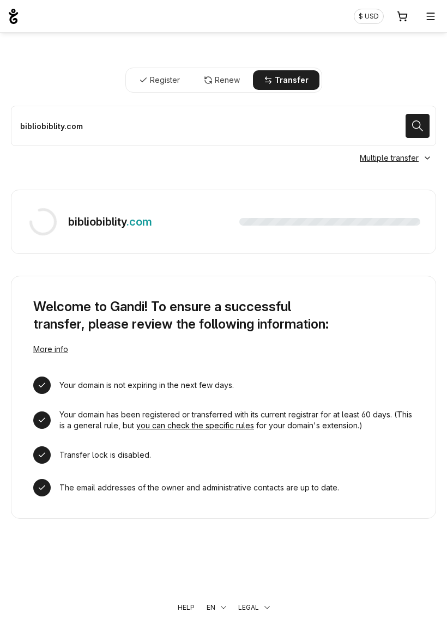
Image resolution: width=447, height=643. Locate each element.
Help (186, 607)
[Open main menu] (430, 16)
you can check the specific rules (195, 425)
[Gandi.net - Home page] (13, 16)
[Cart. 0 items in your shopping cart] (402, 16)
